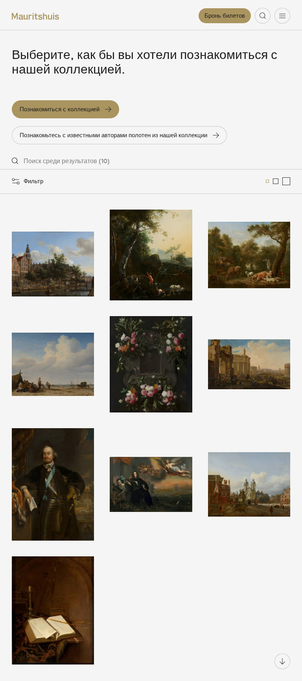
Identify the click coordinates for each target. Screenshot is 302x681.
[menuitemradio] (267, 181)
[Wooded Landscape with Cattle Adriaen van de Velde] (249, 255)
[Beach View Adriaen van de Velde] (53, 364)
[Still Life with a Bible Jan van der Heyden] (53, 610)
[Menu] (282, 16)
